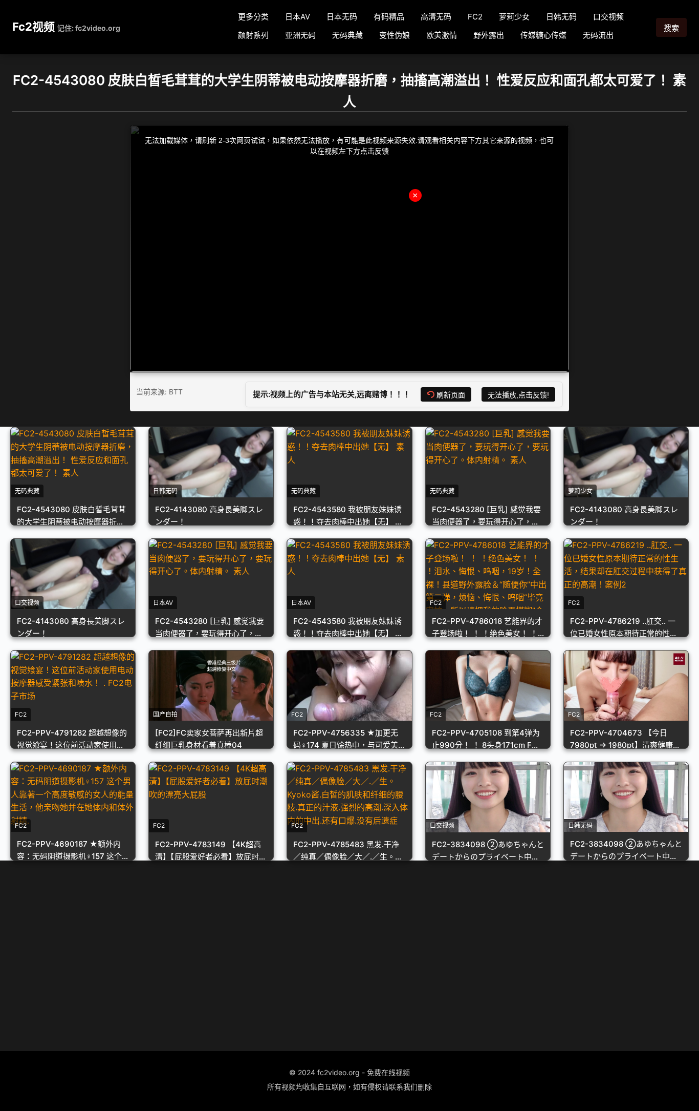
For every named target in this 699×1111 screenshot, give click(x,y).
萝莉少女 (514, 17)
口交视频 (608, 17)
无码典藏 (347, 35)
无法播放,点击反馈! (518, 395)
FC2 (475, 17)
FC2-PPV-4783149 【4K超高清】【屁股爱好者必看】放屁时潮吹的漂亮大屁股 (211, 857)
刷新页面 (450, 395)
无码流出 (598, 35)
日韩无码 (561, 17)
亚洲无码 (300, 35)
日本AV (297, 17)
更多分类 (253, 17)
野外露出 (488, 35)
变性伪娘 (394, 35)
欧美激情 (441, 35)
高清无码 (436, 17)
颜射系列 (253, 35)
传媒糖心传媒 (543, 35)
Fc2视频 (33, 26)
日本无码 (341, 17)
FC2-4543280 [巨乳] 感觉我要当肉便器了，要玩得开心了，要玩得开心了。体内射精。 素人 (486, 522)
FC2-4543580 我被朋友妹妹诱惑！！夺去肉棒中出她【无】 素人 (348, 522)
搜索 (671, 28)
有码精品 (389, 17)
